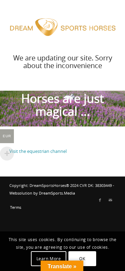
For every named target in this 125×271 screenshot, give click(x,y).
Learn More (48, 259)
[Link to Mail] (110, 200)
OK (82, 259)
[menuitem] (14, 208)
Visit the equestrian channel (38, 151)
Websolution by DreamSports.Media (42, 193)
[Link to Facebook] (100, 200)
